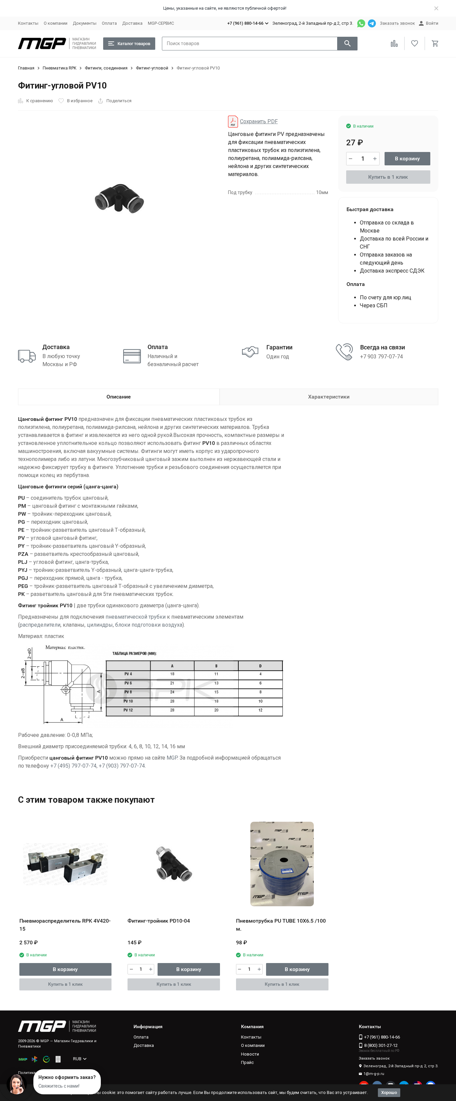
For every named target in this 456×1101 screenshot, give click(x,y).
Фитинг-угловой (152, 67)
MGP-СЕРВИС (161, 23)
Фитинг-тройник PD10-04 (159, 921)
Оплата (109, 23)
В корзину (407, 158)
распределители (40, 625)
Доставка (132, 23)
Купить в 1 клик (388, 177)
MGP (172, 758)
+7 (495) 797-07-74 (73, 766)
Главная (26, 67)
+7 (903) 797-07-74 (122, 766)
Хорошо (389, 1092)
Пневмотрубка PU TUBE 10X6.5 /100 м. (281, 925)
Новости (250, 1054)
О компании (55, 23)
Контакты (28, 23)
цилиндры (100, 625)
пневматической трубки (135, 617)
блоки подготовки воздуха (148, 625)
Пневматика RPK (59, 67)
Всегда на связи (382, 347)
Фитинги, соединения (106, 67)
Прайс (247, 1062)
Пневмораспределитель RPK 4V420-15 (64, 925)
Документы (84, 23)
